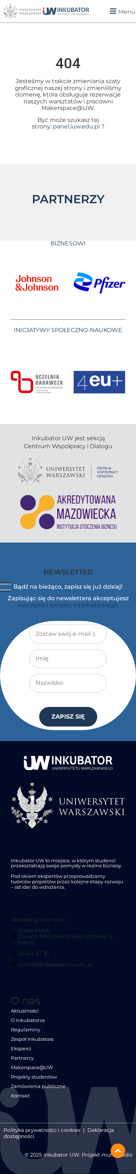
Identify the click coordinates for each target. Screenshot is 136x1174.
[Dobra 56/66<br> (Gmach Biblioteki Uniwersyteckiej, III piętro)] (67, 939)
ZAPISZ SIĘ (68, 716)
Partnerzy (22, 1058)
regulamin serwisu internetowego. (68, 605)
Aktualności (25, 1011)
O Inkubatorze (28, 1020)
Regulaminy (25, 1029)
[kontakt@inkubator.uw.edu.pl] (52, 967)
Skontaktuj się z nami (38, 919)
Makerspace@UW (32, 1067)
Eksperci (21, 1048)
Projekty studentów (34, 1077)
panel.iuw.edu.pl (76, 126)
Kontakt (20, 1096)
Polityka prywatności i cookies (42, 1130)
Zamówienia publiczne (38, 1086)
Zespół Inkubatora (32, 1039)
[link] (66, 11)
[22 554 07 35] (31, 956)
